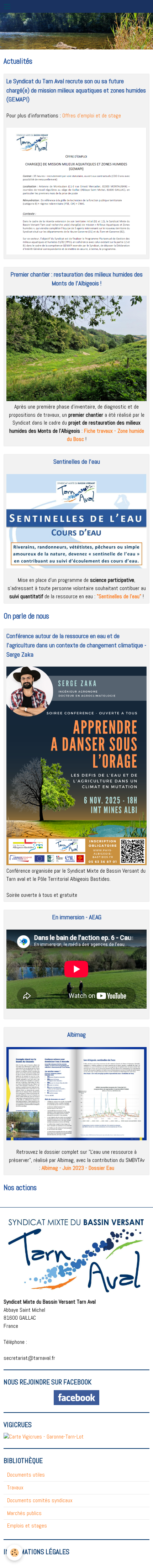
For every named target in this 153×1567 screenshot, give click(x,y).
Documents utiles (26, 1474)
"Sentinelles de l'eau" (119, 596)
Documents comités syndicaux (40, 1500)
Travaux (15, 1487)
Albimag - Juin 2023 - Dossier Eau (78, 1168)
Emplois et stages (27, 1525)
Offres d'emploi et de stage (91, 115)
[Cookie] (14, 1553)
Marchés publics (24, 1513)
